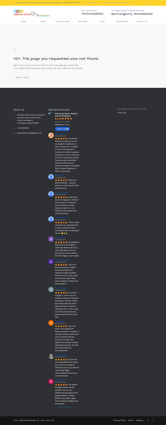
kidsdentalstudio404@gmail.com (117, 3)
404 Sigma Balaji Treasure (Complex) (131, 12)
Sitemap (139, 420)
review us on (61, 129)
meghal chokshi (61, 354)
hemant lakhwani (61, 217)
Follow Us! (122, 113)
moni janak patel (61, 192)
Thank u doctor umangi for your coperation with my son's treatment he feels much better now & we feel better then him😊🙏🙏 (67, 227)
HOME (23, 22)
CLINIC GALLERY (63, 22)
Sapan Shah (59, 321)
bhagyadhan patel (62, 260)
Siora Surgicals (61, 288)
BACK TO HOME (22, 77)
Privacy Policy (119, 420)
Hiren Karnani (60, 134)
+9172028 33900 (92, 3)
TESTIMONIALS (122, 22)
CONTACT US (142, 22)
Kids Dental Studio (28, 420)
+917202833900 (23, 128)
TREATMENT (83, 22)
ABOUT (43, 22)
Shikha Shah (60, 237)
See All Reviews (64, 407)
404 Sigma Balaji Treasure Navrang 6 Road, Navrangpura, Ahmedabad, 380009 (48, 3)
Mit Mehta (59, 175)
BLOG (102, 22)
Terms (131, 420)
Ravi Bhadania (60, 380)
